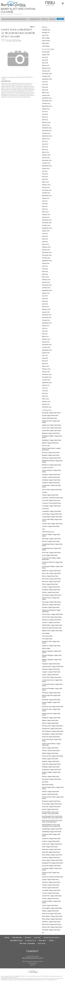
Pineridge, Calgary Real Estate (51, 767)
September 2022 (47, 166)
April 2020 (45, 241)
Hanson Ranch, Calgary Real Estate (52, 614)
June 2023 (45, 144)
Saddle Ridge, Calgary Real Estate (52, 829)
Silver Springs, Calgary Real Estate (52, 855)
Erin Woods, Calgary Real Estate (51, 579)
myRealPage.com (32, 972)
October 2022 (46, 163)
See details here (5, 81)
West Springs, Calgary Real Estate (52, 919)
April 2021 (45, 209)
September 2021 (47, 195)
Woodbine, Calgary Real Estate (51, 930)
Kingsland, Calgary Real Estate (51, 664)
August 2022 (45, 168)
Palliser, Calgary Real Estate (50, 753)
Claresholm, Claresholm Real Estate (52, 497)
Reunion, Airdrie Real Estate (50, 794)
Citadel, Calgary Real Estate (50, 495)
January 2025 (46, 95)
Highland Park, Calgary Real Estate (52, 630)
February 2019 (46, 279)
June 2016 (45, 358)
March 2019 (45, 277)
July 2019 (44, 266)
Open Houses (46, 40)
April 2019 (45, 274)
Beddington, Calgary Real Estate (51, 440)
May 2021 (45, 206)
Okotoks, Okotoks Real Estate (51, 750)
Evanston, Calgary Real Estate (51, 587)
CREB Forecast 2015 (48, 532)
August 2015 (45, 385)
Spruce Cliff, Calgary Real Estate (51, 865)
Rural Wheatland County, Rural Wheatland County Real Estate (51, 825)
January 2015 (46, 404)
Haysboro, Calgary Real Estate (51, 622)
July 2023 (45, 141)
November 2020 (47, 222)
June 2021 (45, 203)
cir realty (44, 492)
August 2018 (45, 293)
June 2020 (45, 236)
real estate (45, 782)
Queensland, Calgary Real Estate (51, 769)
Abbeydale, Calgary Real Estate (51, 413)
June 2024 (45, 114)
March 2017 (45, 336)
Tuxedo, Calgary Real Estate (50, 898)
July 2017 (44, 328)
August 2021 (45, 198)
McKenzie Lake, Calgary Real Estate (52, 706)
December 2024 (47, 98)
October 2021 (46, 193)
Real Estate (45, 43)
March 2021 (45, 212)
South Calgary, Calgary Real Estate (52, 860)
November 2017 (46, 317)
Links (51, 940)
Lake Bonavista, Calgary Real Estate (52, 666)
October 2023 (46, 133)
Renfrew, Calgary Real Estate (50, 791)
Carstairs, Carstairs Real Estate (51, 477)
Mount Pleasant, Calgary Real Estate (52, 731)
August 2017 (45, 325)
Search (60, 19)
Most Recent (46, 52)
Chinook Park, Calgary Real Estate (52, 489)
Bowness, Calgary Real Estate (51, 452)
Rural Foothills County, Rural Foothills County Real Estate (50, 812)
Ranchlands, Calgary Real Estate (51, 779)
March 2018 (45, 306)
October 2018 (46, 287)
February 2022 (46, 184)
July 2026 (45, 57)
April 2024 (45, 119)
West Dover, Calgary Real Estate (51, 913)
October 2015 (46, 380)
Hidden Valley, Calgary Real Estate (52, 625)
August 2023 (45, 138)
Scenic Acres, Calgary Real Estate (52, 844)
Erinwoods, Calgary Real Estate (51, 581)
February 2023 (46, 155)
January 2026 (46, 71)
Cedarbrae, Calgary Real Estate (51, 480)
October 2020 (46, 225)
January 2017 (46, 342)
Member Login (16, 940)
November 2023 (47, 130)
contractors (45, 508)
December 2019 (46, 252)
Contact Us (30, 940)
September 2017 (47, 323)
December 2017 (46, 315)
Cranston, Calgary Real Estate (50, 526)
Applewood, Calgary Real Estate (51, 425)
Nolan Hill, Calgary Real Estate (51, 736)
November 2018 (46, 285)
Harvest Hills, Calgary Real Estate (52, 617)
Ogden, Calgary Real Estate (50, 748)
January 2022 (46, 187)
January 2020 (46, 250)
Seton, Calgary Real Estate (50, 846)
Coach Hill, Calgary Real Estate (51, 500)
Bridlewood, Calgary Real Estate (51, 465)
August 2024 (46, 109)
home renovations (47, 636)
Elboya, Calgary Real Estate (50, 576)
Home (7, 937)
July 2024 (45, 111)
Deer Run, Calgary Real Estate (51, 541)
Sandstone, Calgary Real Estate (51, 838)
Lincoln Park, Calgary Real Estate (51, 677)
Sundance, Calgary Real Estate (51, 882)
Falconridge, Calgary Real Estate (51, 595)
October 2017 (46, 320)
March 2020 (45, 244)
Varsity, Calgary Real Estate (50, 905)
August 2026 (46, 54)
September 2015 (47, 382)
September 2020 (47, 228)
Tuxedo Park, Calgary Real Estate (51, 896)
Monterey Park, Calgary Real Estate (52, 726)
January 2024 (46, 125)
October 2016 (46, 347)
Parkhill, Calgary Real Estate (50, 758)
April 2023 (45, 149)
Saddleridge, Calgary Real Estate (51, 831)
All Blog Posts (46, 30)
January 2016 (46, 371)
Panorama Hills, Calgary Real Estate (52, 756)
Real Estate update (47, 784)
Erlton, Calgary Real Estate (50, 584)
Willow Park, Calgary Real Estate (51, 924)
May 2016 (45, 361)
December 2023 (46, 128)
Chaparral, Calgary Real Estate (51, 482)
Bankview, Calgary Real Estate (51, 433)
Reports (42, 940)
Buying (28, 937)
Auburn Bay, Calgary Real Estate (13, 40)
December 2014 (46, 407)
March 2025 (45, 92)
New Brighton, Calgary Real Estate (52, 734)
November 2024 (47, 100)
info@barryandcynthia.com (32, 958)
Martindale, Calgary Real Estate (51, 699)
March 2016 (45, 366)
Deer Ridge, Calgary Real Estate (51, 538)
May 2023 (45, 147)
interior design (46, 648)
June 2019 (45, 268)
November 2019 (46, 255)
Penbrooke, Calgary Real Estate (51, 764)
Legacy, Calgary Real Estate (50, 674)
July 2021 (44, 201)
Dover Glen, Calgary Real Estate (51, 552)
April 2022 (45, 179)
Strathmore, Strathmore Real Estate (52, 877)
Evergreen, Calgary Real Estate (51, 589)
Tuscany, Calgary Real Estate (50, 893)
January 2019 (46, 282)
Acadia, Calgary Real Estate (50, 415)
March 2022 (45, 182)
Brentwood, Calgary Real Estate (51, 458)
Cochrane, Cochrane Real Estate (51, 503)
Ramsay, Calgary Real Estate (50, 776)
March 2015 (45, 399)
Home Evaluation (51, 937)
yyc (43, 932)
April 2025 (45, 90)
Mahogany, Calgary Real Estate (51, 692)
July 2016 (44, 355)
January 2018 (46, 312)
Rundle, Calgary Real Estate (50, 809)
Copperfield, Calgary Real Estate (51, 511)
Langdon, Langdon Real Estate (51, 672)
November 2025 (47, 73)
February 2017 (46, 339)
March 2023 (45, 152)
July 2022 (45, 171)
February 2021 (46, 214)
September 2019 (47, 260)
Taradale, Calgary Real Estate (50, 885)
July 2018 (44, 296)
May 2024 (45, 117)
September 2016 (47, 350)
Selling (37, 937)
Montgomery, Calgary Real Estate (52, 728)
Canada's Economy (47, 467)
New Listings (46, 38)
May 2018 (45, 301)
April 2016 (45, 363)
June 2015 (45, 390)
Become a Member (27, 943)
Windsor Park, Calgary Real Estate (52, 927)
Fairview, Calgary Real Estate (50, 592)
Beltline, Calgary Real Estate (50, 443)
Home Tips (45, 35)
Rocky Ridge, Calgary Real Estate (52, 804)
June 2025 (45, 84)
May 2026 (45, 60)
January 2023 (46, 157)
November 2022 (47, 160)
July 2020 (45, 233)
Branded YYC (46, 32)
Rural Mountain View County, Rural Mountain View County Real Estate (52, 817)
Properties (17, 937)
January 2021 (46, 217)
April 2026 (45, 63)
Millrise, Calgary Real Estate (50, 720)
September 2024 (47, 106)
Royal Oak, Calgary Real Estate (51, 806)
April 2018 (45, 304)
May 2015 (45, 393)
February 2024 (46, 122)
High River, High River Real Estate (51, 628)
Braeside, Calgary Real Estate (50, 455)
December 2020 (47, 220)
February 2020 (46, 247)
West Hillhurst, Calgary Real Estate (52, 916)
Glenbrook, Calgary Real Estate (51, 604)
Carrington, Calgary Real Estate (51, 474)
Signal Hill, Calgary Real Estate (51, 852)
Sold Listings (46, 46)
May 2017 (45, 334)
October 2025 (46, 76)
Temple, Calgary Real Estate (50, 887)
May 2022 (45, 176)
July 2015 (44, 388)
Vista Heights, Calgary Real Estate (52, 908)
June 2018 (45, 298)
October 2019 (46, 258)
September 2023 (47, 136)
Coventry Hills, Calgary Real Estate (52, 523)
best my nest (46, 445)
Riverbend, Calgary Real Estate (51, 801)
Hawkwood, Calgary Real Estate (51, 620)
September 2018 (47, 290)
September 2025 (47, 79)
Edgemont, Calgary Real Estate (51, 570)
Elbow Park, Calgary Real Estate (51, 573)
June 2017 (45, 331)
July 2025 (45, 81)
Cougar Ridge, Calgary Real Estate (52, 516)
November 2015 (46, 377)
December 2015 (46, 374)
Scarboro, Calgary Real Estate (51, 841)
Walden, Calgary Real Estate (50, 911)
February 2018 (46, 309)
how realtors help (47, 638)
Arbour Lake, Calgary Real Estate (51, 428)
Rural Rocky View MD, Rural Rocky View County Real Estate (52, 821)
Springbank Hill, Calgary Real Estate (52, 863)
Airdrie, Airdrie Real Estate (49, 418)
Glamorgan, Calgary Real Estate (51, 602)
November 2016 (46, 344)
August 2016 (45, 353)
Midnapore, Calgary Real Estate (51, 717)
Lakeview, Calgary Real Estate (51, 669)
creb (43, 529)
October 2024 (46, 103)
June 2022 (45, 174)
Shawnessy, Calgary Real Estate (51, 849)
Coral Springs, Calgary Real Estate (52, 514)
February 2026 (46, 68)
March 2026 (45, 65)
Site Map (41, 943)
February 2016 (46, 369)
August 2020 (46, 231)
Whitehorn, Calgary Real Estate (51, 921)
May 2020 (45, 239)
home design (46, 633)
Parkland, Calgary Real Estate (50, 761)
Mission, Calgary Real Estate (50, 723)
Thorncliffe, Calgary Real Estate (51, 890)
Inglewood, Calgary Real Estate (51, 645)
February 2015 (46, 401)
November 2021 (46, 190)
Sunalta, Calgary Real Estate (50, 879)
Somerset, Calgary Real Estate (51, 857)
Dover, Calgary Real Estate (50, 555)
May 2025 (45, 87)
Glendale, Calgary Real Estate (50, 607)
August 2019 (45, 263)
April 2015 (45, 396)
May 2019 (45, 271)
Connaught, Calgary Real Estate (51, 506)
